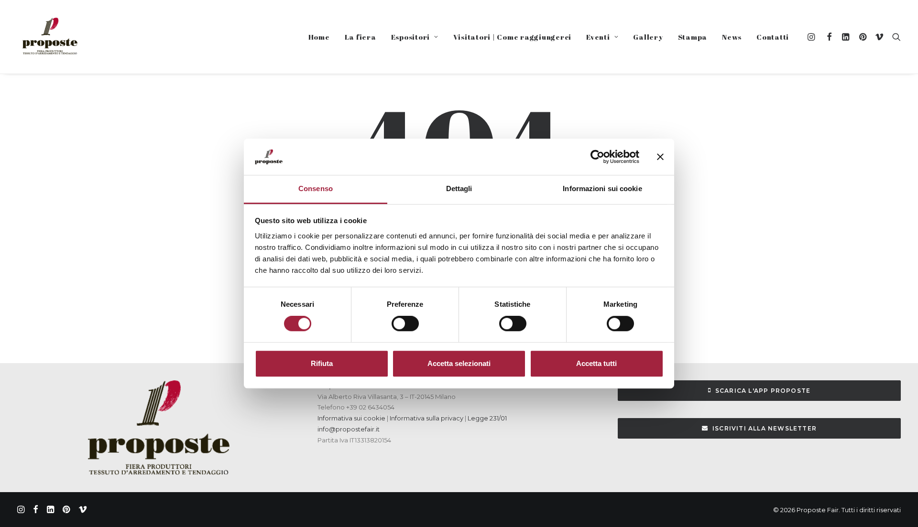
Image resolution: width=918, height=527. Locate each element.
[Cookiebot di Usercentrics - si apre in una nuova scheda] (597, 157)
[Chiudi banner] (660, 156)
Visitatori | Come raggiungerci (512, 37)
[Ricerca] (894, 37)
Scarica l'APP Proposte (762, 390)
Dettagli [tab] (459, 189)
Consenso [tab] (315, 189)
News (732, 37)
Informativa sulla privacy (425, 418)
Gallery (648, 37)
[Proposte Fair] (49, 37)
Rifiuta (322, 363)
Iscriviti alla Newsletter (764, 428)
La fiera (360, 37)
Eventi (598, 37)
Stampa (693, 37)
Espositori (410, 37)
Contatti (772, 37)
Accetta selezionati (459, 363)
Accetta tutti (596, 363)
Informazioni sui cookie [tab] (602, 189)
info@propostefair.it (348, 429)
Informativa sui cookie (351, 418)
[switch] (405, 323)
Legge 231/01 (487, 418)
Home (319, 37)
